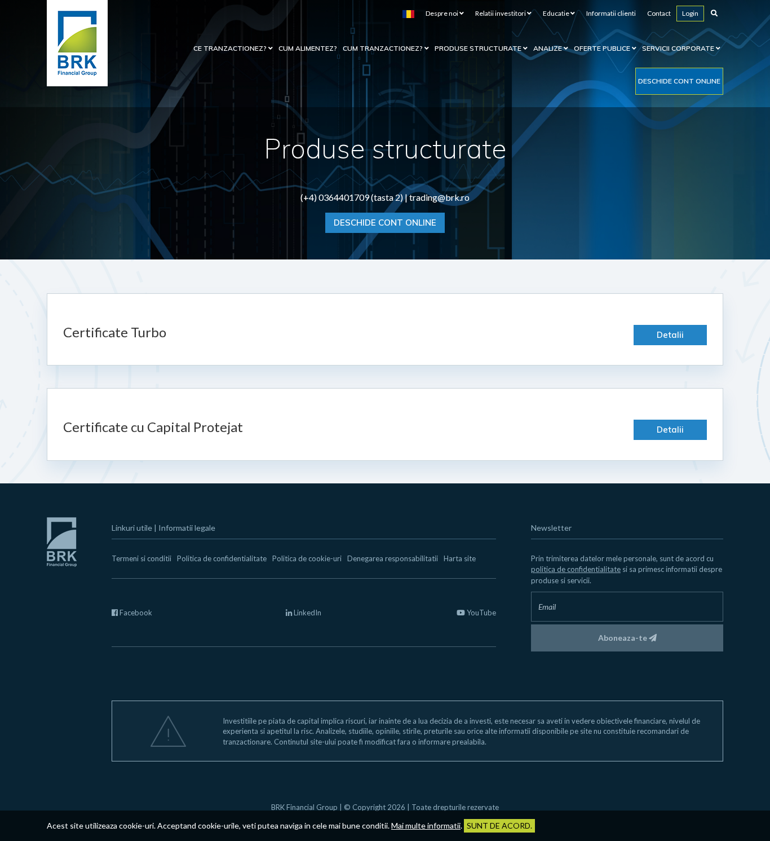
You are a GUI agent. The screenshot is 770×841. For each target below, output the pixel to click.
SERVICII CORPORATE (679, 48)
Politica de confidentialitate (222, 558)
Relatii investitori (501, 13)
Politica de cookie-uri (307, 558)
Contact (659, 13)
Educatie (556, 13)
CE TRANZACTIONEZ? (230, 48)
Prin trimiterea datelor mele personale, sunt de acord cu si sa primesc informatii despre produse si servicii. (626, 569)
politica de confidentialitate (576, 569)
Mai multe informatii (426, 825)
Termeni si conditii (141, 558)
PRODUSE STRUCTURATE (479, 48)
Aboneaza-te (623, 637)
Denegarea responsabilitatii (392, 558)
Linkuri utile (132, 527)
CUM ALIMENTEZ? (307, 48)
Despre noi (442, 13)
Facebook (135, 612)
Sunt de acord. (499, 825)
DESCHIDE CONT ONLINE (385, 222)
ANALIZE (548, 48)
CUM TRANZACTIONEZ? (383, 48)
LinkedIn (306, 612)
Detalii (670, 334)
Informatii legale (186, 527)
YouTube (480, 612)
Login (690, 13)
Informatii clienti (611, 13)
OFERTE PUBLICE (603, 48)
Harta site (460, 558)
